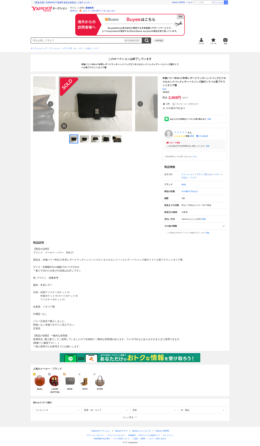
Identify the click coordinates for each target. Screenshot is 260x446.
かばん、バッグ (92, 48)
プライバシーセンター (116, 435)
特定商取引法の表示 (102, 439)
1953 (192, 136)
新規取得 (90, 8)
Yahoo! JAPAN (178, 2)
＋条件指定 (158, 40)
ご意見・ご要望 (138, 439)
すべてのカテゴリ (132, 40)
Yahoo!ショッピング (141, 431)
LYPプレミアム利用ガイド (149, 435)
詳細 (209, 119)
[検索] (226, 2)
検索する (146, 40)
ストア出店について (121, 439)
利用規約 (132, 435)
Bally (164, 89)
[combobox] (77, 40)
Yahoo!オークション (100, 431)
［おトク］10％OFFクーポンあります (98, 11)
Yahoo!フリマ (121, 431)
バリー (81, 48)
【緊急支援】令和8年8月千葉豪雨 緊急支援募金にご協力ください (62, 2)
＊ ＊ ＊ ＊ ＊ (180, 132)
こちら (194, 156)
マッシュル (218, 2)
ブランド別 (67, 48)
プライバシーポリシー (95, 435)
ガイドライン (168, 435)
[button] (194, 226)
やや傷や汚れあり (189, 191)
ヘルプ (189, 2)
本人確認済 (203, 136)
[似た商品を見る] (64, 126)
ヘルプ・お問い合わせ (157, 439)
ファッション (54, 48)
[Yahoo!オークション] (50, 7)
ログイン (74, 11)
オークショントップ (39, 48)
